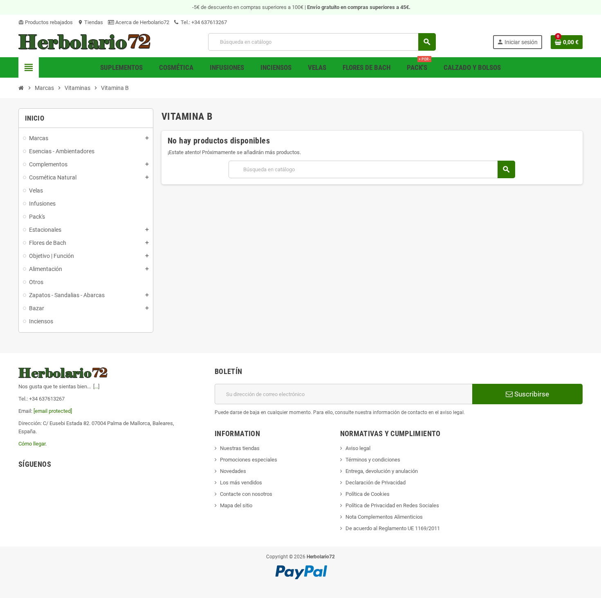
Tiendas (90, 22)
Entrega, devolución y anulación (381, 471)
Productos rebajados (45, 22)
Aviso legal (357, 448)
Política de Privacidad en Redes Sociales (392, 505)
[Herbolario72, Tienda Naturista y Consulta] (84, 41)
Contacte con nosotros (246, 494)
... (96, 386)
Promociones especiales (248, 460)
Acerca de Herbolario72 (141, 22)
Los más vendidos (241, 482)
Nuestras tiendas (240, 448)
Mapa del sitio (236, 505)
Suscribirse (531, 394)
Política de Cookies (367, 494)
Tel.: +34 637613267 (203, 22)
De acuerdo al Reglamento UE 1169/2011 (392, 528)
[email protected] (53, 411)
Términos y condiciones (372, 460)
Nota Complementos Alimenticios (384, 517)
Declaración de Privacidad (375, 482)
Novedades (233, 471)
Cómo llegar (31, 444)
